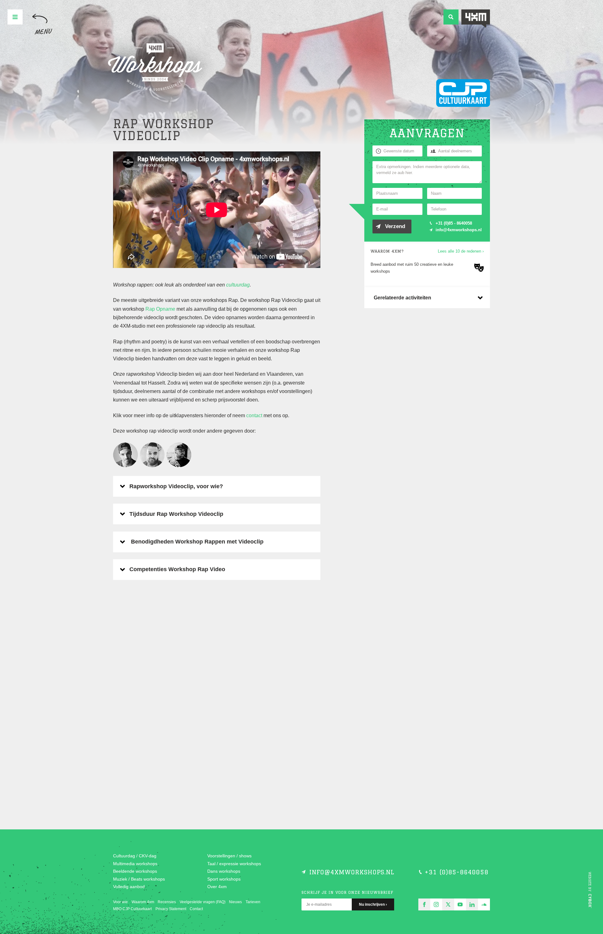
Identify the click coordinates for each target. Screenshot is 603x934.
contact (254, 415)
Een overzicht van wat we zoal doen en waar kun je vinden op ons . (157, 637)
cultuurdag (238, 284)
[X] (448, 904)
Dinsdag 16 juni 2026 (160, 679)
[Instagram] (436, 904)
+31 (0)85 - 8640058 (454, 223)
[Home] (155, 67)
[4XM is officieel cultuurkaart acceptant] (463, 93)
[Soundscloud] (484, 904)
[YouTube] (460, 904)
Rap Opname (160, 309)
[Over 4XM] (475, 18)
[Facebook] (424, 904)
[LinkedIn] (472, 904)
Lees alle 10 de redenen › (461, 251)
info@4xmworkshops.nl (459, 229)
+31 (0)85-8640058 (456, 872)
